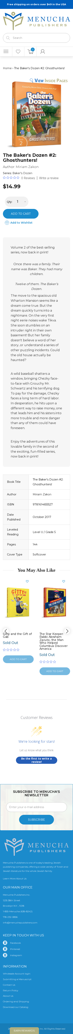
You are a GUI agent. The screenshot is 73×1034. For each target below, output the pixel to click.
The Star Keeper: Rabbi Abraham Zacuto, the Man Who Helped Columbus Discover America (54, 641)
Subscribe (36, 819)
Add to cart (21, 213)
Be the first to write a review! (36, 760)
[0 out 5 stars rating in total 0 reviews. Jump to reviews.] (12, 649)
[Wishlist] (18, 51)
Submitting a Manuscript (17, 979)
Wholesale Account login (16, 973)
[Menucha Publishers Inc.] (36, 20)
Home (7, 68)
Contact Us (9, 984)
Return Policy (10, 990)
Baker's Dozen (22, 173)
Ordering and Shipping (16, 1001)
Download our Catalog (15, 1007)
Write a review (49, 178)
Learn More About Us (14, 878)
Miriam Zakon (27, 167)
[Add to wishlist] (29, 581)
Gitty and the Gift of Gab (17, 635)
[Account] (43, 51)
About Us (8, 995)
